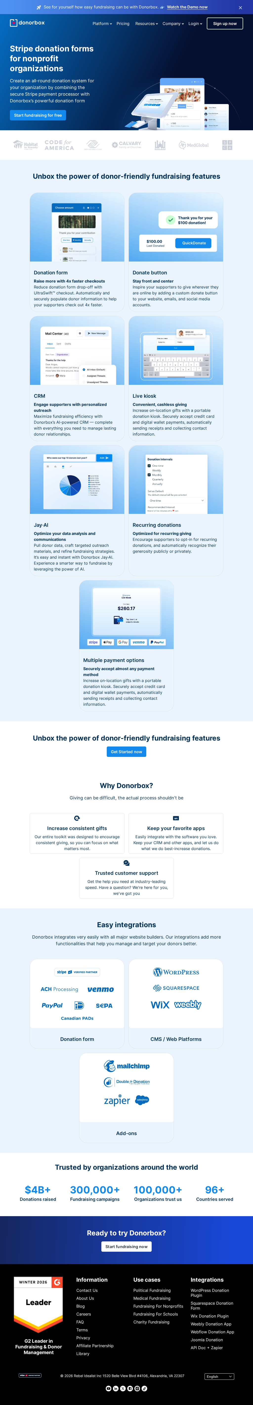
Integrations (207, 1279)
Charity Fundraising (151, 1321)
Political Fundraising (152, 1290)
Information (92, 1279)
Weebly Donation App (211, 1323)
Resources (145, 23)
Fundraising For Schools (155, 1314)
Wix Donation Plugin (210, 1316)
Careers (83, 1314)
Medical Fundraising (151, 1298)
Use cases (146, 1279)
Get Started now (126, 751)
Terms (82, 1329)
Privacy (83, 1337)
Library (82, 1353)
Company (172, 23)
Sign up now (225, 23)
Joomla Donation (207, 1339)
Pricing (123, 23)
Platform (101, 23)
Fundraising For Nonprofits (158, 1306)
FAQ (80, 1321)
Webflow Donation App (212, 1331)
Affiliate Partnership (95, 1345)
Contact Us (87, 1290)
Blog (80, 1306)
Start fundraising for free (38, 115)
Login (194, 23)
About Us (85, 1298)
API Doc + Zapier (207, 1347)
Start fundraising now (126, 1246)
